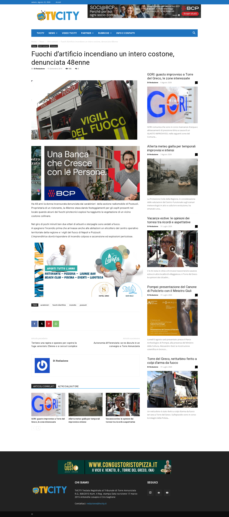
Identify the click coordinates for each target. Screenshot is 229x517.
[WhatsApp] (56, 324)
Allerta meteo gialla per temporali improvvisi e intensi (171, 148)
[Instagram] (150, 493)
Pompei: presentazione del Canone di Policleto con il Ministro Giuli (172, 289)
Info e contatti (125, 33)
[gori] (102, 173)
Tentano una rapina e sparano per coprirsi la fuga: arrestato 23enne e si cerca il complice (54, 344)
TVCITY (40, 33)
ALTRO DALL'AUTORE (68, 386)
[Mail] (159, 493)
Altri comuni (52, 41)
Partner (86, 33)
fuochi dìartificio (59, 305)
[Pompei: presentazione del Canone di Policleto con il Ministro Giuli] (172, 317)
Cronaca (54, 46)
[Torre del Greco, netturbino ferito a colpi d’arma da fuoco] (172, 389)
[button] (194, 33)
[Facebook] (34, 324)
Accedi (58, 2)
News (52, 33)
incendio (72, 305)
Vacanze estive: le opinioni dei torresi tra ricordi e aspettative (169, 220)
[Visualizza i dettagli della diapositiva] (89, 270)
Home (34, 41)
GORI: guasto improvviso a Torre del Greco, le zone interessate (170, 76)
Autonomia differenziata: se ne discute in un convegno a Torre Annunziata (117, 344)
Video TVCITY (69, 33)
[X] (41, 324)
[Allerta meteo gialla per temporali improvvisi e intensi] (86, 404)
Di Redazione (39, 68)
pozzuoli (83, 305)
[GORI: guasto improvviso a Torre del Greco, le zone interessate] (48, 404)
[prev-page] (33, 428)
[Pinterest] (49, 324)
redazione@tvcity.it (97, 503)
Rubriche (103, 33)
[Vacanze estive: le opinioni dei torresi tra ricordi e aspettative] (123, 404)
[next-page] (38, 428)
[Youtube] (167, 493)
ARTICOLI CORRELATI (43, 386)
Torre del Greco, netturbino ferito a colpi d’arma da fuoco (172, 361)
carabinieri (44, 305)
